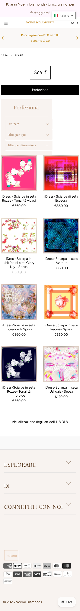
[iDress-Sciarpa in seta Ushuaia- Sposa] (61, 364)
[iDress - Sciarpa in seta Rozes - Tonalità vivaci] (19, 173)
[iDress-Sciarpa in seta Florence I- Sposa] (19, 302)
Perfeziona (40, 90)
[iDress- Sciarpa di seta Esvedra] (61, 173)
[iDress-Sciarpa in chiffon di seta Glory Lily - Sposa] (19, 236)
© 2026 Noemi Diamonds (22, 602)
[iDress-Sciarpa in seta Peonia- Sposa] (61, 302)
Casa (4, 55)
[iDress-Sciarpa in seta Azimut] (61, 236)
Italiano (11, 556)
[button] (64, 15)
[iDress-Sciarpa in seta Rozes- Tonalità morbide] (19, 364)
